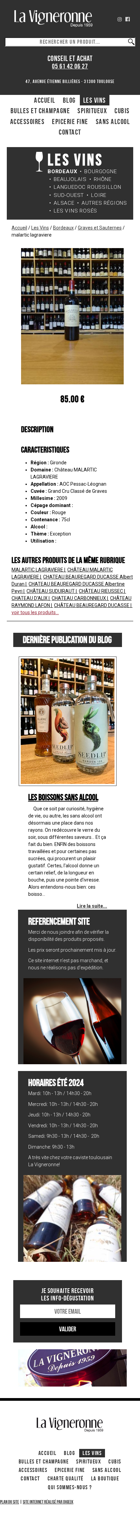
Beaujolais (70, 179)
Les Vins (94, 100)
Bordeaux (62, 171)
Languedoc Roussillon (87, 187)
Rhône (102, 179)
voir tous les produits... (35, 612)
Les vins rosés (75, 211)
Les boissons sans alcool (63, 797)
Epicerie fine (70, 121)
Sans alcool (113, 121)
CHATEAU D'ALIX (30, 598)
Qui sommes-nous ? (70, 1487)
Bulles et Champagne (40, 111)
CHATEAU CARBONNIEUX (79, 598)
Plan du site (9, 1501)
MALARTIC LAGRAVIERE (38, 569)
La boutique (105, 1478)
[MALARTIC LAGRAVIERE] (72, 316)
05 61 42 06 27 (70, 66)
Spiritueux (92, 111)
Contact (70, 132)
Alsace (64, 203)
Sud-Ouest (69, 195)
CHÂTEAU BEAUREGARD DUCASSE (92, 605)
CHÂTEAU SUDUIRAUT (51, 591)
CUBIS (122, 111)
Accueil (19, 227)
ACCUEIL (44, 100)
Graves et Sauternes (100, 227)
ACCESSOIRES (27, 121)
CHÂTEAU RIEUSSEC (101, 591)
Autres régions (104, 203)
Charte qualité (66, 1478)
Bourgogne (100, 171)
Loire (98, 195)
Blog (69, 100)
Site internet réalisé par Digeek (48, 1501)
